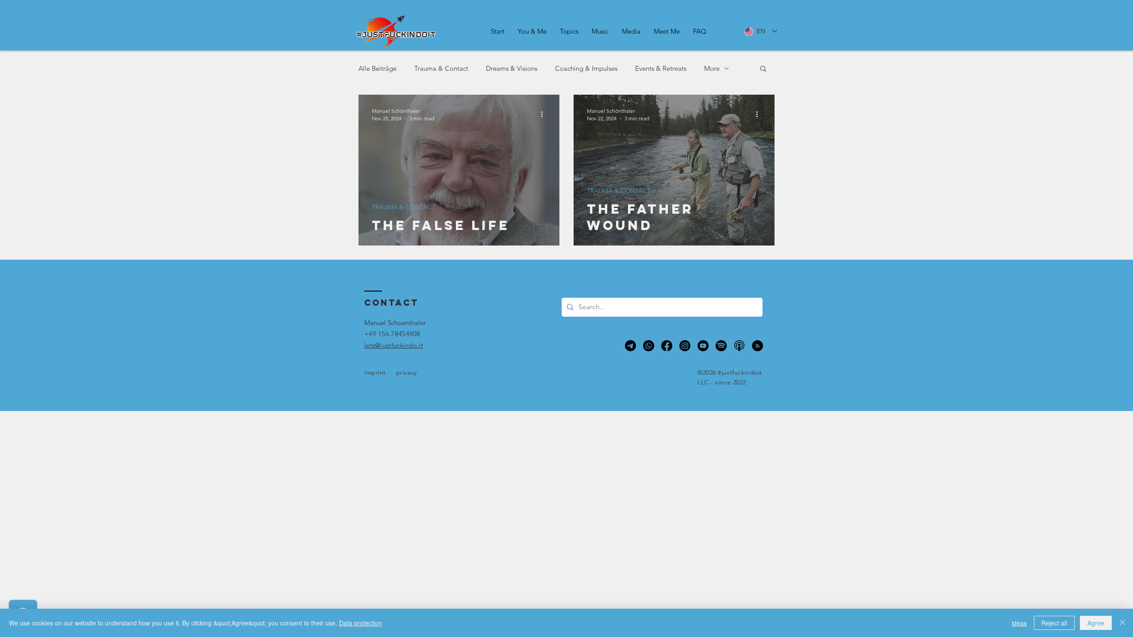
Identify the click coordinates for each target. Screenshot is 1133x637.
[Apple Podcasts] (739, 345)
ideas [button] (1019, 622)
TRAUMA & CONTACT (403, 207)
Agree (1095, 622)
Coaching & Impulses (586, 68)
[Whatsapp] (648, 345)
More (712, 68)
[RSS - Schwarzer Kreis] (757, 345)
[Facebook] (666, 345)
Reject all (1054, 622)
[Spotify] (721, 345)
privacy (406, 372)
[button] (532, 31)
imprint (375, 372)
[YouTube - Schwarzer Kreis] (703, 345)
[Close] (1122, 623)
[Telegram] (630, 345)
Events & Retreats (660, 68)
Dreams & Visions (511, 68)
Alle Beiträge (377, 68)
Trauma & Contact (441, 68)
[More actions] (545, 114)
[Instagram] (684, 345)
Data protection (360, 622)
